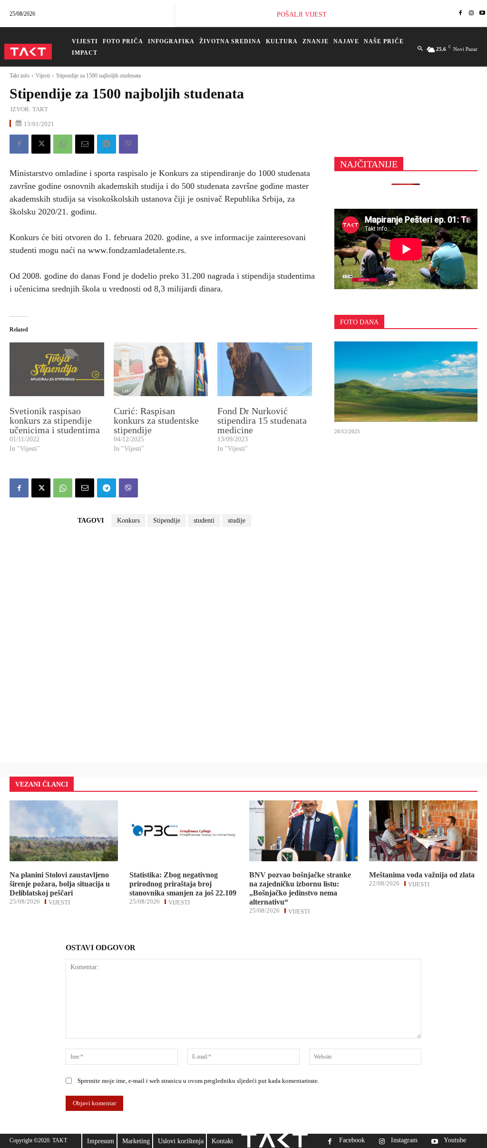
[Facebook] (460, 13)
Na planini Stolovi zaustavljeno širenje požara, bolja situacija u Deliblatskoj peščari (60, 884)
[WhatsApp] (62, 144)
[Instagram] (471, 13)
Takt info (19, 75)
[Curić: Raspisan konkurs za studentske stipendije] (161, 369)
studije (236, 520)
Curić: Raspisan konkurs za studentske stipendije (156, 420)
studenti (204, 520)
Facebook (352, 1140)
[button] (420, 49)
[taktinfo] (28, 51)
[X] (40, 144)
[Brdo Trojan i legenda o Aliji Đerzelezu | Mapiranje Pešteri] (405, 381)
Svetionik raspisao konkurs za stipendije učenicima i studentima (55, 420)
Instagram (404, 1140)
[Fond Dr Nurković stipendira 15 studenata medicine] (264, 369)
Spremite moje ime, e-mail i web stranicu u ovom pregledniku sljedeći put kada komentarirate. (198, 1080)
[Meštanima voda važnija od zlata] (423, 830)
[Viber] (128, 144)
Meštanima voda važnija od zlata (422, 875)
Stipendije (166, 520)
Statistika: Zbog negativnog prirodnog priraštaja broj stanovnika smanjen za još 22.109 (182, 884)
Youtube (455, 1140)
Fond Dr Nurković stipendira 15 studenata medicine (262, 420)
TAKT (40, 109)
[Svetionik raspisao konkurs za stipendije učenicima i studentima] (57, 369)
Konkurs (128, 520)
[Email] (84, 144)
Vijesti (43, 75)
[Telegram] (106, 144)
